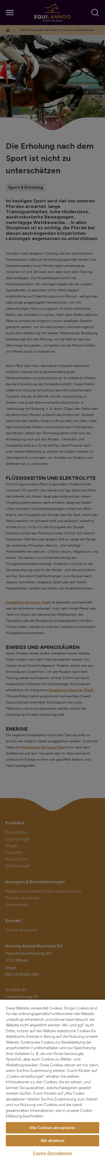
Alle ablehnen (53, 1140)
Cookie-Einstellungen (52, 1153)
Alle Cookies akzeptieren (52, 1128)
